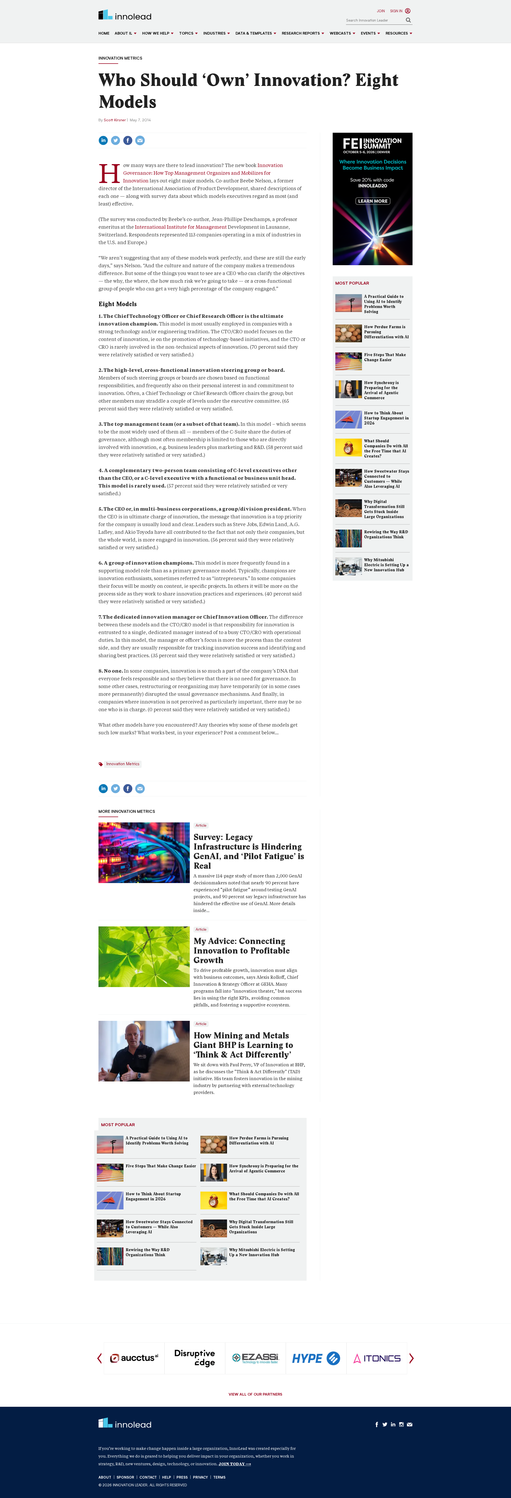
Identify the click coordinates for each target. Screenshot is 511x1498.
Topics (186, 34)
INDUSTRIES (214, 34)
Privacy (200, 1477)
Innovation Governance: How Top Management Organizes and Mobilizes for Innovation (203, 173)
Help (166, 1477)
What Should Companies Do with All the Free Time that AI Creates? (264, 1196)
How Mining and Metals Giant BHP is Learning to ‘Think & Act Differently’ (243, 1045)
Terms (219, 1477)
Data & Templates (254, 34)
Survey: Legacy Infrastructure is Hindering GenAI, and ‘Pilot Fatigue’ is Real (248, 851)
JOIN (381, 11)
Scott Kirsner (115, 120)
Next (412, 1358)
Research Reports (301, 34)
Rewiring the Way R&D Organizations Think (148, 1252)
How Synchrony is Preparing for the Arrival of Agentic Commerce (263, 1169)
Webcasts (340, 34)
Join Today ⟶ (235, 1464)
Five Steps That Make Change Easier (161, 1166)
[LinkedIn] (103, 140)
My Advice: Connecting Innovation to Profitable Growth (241, 950)
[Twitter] (115, 140)
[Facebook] (128, 140)
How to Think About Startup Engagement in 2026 (153, 1196)
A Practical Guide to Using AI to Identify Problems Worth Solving (157, 1141)
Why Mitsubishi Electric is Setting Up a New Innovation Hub (262, 1252)
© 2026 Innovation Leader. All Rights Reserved (142, 1485)
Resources (397, 34)
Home (103, 34)
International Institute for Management (181, 227)
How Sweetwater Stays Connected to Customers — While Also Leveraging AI (159, 1227)
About (104, 1477)
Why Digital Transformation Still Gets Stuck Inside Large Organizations (261, 1227)
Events (368, 34)
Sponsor (125, 1477)
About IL (123, 34)
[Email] (140, 140)
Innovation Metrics (120, 59)
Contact (148, 1477)
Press (182, 1477)
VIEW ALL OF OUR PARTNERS (255, 1395)
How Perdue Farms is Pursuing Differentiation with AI (259, 1141)
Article (201, 825)
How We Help (155, 34)
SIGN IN (396, 11)
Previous (99, 1358)
